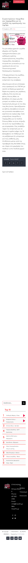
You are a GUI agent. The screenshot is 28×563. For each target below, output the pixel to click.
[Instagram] (15, 515)
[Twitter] (12, 518)
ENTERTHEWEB (20, 534)
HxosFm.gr (15, 509)
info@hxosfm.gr (17, 504)
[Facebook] (12, 515)
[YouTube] (15, 518)
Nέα (14, 29)
